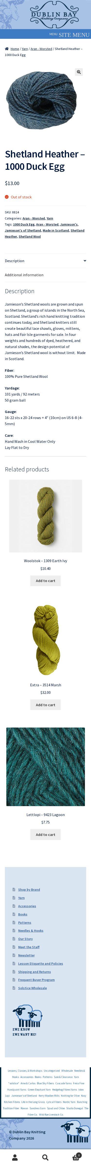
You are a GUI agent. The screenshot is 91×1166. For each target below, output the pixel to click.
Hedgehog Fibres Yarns (64, 1089)
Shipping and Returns (34, 972)
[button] (54, 34)
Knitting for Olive (70, 1095)
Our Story (25, 939)
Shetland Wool (30, 236)
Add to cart (45, 580)
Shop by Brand (29, 889)
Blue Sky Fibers (45, 1083)
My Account (15, 1158)
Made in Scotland (56, 230)
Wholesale (67, 1070)
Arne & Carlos (28, 1083)
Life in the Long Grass (33, 1102)
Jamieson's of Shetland (23, 230)
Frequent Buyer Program (36, 980)
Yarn (25, 49)
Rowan (24, 1108)
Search (45, 1158)
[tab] (45, 261)
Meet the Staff (29, 947)
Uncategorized (52, 1070)
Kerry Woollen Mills (49, 1095)
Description (14, 260)
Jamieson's (69, 224)
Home (15, 49)
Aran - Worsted (41, 49)
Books (22, 914)
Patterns (24, 922)
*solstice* (13, 1083)
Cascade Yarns (63, 1083)
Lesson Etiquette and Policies (40, 963)
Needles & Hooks (30, 930)
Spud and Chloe (56, 1108)
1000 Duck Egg (23, 224)
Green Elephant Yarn (39, 1089)
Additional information (24, 274)
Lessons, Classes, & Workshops (25, 1070)
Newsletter (26, 955)
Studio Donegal (74, 1108)
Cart (70, 1153)
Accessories (27, 906)
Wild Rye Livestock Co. (51, 1114)
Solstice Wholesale (32, 988)
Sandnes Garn (38, 1108)
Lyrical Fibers (53, 1102)
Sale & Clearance (63, 1077)
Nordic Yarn (69, 1102)
